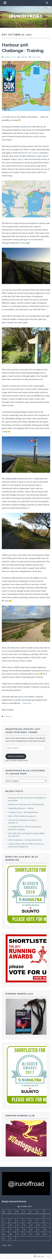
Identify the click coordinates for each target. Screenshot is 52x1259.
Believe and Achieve (30, 152)
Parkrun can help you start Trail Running (26, 804)
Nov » (10, 1245)
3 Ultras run (8, 716)
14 (38, 1225)
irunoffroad (26, 16)
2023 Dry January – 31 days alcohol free (25, 840)
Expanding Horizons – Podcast (21, 808)
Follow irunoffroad (16, 756)
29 (45, 1234)
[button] (26, 1183)
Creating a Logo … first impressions (23, 812)
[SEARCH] (47, 3)
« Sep (4, 1245)
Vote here (27, 703)
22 (45, 1229)
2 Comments (35, 57)
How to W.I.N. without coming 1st (22, 816)
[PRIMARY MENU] (5, 3)
